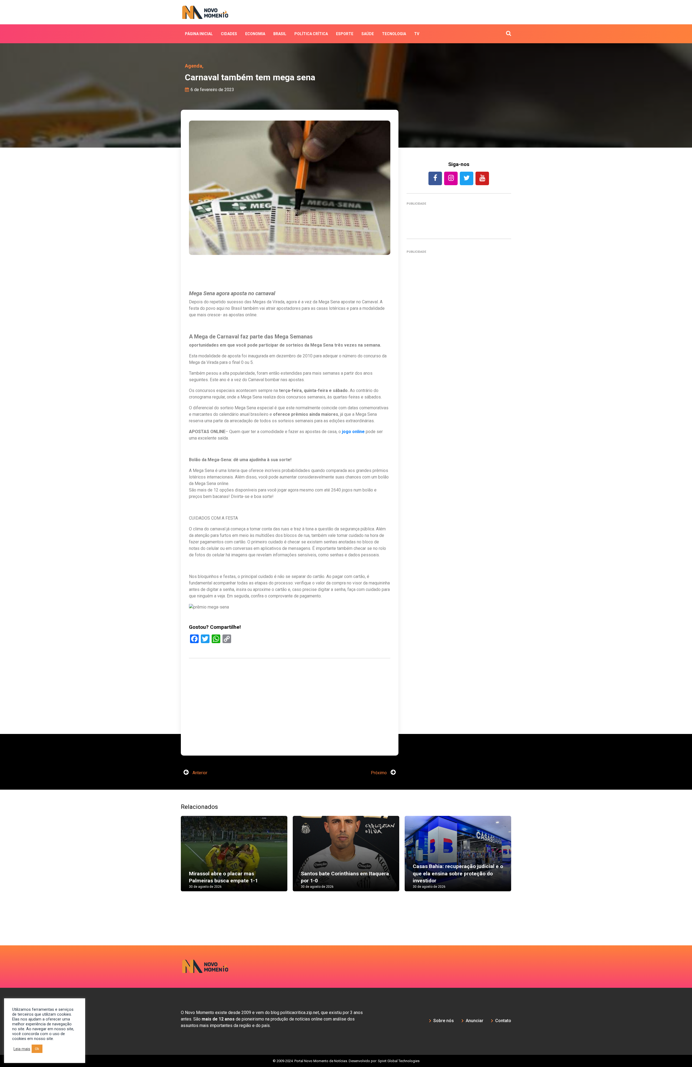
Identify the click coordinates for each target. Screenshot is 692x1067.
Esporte (344, 34)
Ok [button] (37, 1049)
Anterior (199, 772)
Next (519, 858)
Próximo (379, 772)
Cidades (229, 34)
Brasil (279, 34)
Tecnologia (394, 34)
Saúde (367, 34)
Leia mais (22, 1048)
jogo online (353, 431)
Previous (172, 858)
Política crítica (311, 34)
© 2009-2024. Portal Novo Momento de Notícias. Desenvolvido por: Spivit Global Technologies (346, 1061)
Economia (255, 34)
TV (416, 34)
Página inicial (199, 34)
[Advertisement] (289, 732)
